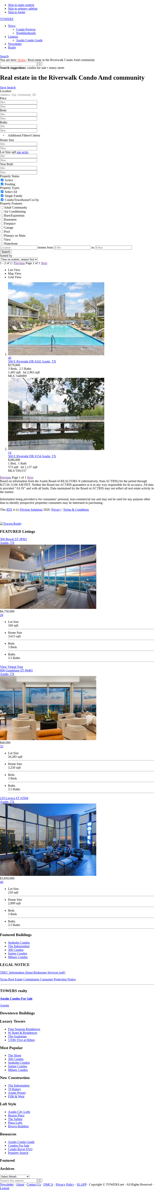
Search (4, 56)
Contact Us (34, 1184)
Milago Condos (18, 957)
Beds (3, 110)
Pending (10, 184)
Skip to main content (21, 5)
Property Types (9, 188)
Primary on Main (14, 235)
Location (5, 91)
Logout (4, 1188)
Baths (3, 122)
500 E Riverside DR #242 (32, 361)
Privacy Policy (65, 1184)
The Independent (18, 946)
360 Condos (15, 950)
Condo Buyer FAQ (20, 1149)
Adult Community (15, 207)
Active (9, 180)
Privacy (56, 509)
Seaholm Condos (19, 942)
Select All (11, 192)
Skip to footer (16, 12)
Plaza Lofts (15, 1122)
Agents (4, 1005)
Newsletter (7, 1184)
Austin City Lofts (19, 1112)
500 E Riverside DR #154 (32, 456)
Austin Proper (17, 1092)
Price (3, 98)
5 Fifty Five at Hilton (21, 1040)
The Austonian (17, 1036)
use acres (22, 152)
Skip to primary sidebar (22, 8)
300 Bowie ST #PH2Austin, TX (13, 540)
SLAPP (81, 1184)
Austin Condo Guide (21, 1142)
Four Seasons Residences (24, 1029)
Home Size (7, 140)
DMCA (48, 1184)
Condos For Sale (18, 1145)
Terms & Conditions (76, 509)
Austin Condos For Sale (16, 998)
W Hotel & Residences (22, 1032)
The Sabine (15, 1119)
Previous (19, 263)
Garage (8, 227)
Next (44, 263)
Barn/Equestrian (14, 215)
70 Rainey (14, 1089)
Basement (10, 219)
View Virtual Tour (11, 666)
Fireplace (10, 223)
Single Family (13, 196)
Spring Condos (17, 953)
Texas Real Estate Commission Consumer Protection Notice (38, 979)
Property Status (9, 176)
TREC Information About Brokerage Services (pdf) (32, 972)
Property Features (11, 203)
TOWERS (6, 19)
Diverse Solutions (31, 509)
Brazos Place (16, 1115)
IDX (9, 509)
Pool (7, 231)
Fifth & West (16, 1096)
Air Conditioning (15, 211)
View (7, 239)
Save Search (8, 87)
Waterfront (10, 243)
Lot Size (5, 152)
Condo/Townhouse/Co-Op (22, 200)
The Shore (14, 1055)
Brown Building (18, 1126)
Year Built (6, 164)
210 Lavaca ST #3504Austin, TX (14, 799)
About (20, 1184)
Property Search (18, 1152)
